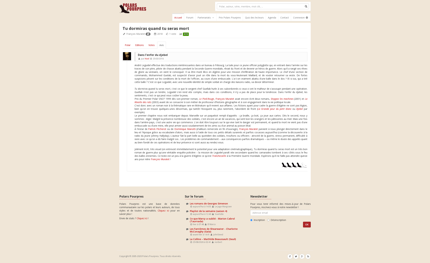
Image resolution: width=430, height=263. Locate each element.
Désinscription (278, 220)
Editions (139, 45)
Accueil (178, 17)
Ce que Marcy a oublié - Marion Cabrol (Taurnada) (212, 220)
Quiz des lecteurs (254, 17)
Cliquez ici (163, 210)
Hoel (147, 58)
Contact (284, 17)
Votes (151, 45)
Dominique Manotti (185, 129)
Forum (189, 17)
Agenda (272, 17)
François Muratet (135, 33)
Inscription (259, 220)
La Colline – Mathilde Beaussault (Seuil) (213, 239)
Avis (161, 45)
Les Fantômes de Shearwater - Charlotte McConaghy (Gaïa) (214, 230)
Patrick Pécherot (157, 129)
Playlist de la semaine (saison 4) (208, 211)
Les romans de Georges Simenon (209, 203)
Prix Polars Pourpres (230, 17)
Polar (128, 45)
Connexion (299, 17)
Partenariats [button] (204, 17)
